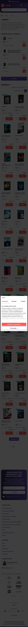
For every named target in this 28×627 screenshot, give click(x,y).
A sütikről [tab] (23, 301)
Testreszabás (13, 328)
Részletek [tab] (14, 301)
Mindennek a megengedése (14, 324)
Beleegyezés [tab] (5, 301)
